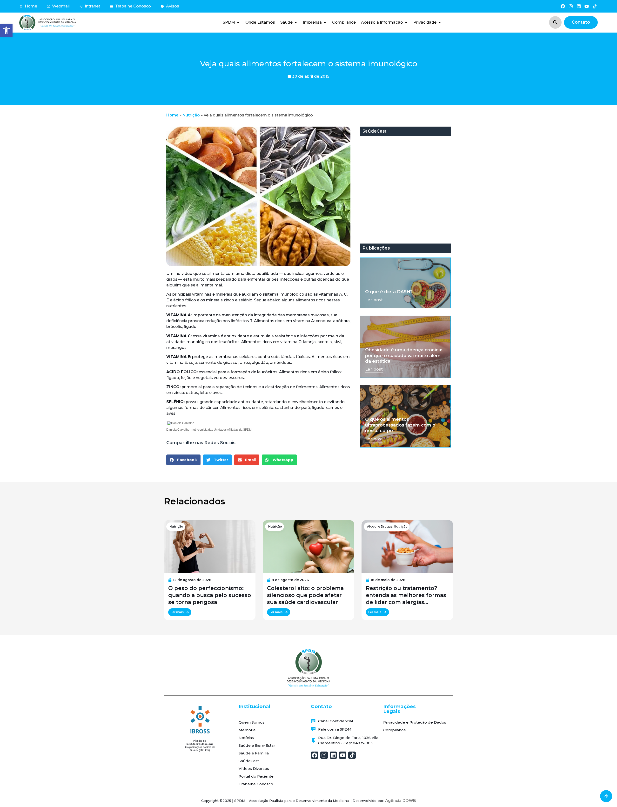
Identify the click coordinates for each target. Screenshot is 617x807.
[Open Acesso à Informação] (406, 22)
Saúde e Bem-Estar (257, 745)
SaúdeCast (249, 761)
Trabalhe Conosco (256, 784)
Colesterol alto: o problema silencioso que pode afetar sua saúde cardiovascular (305, 595)
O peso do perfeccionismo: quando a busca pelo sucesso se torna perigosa (209, 595)
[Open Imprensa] (325, 22)
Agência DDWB (400, 800)
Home (172, 115)
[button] (6, 30)
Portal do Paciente (256, 776)
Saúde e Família (254, 753)
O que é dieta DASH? (389, 291)
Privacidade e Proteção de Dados (414, 722)
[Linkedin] (579, 6)
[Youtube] (587, 6)
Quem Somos (251, 722)
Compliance (394, 730)
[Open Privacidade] (440, 22)
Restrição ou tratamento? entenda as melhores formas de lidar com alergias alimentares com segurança (406, 595)
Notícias (246, 737)
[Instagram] (571, 6)
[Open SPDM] (238, 22)
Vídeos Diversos (254, 768)
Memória (247, 730)
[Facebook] (563, 6)
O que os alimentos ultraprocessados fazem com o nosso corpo (400, 425)
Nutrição (191, 115)
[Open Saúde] (296, 22)
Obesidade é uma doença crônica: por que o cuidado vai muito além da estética (403, 355)
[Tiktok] (595, 6)
